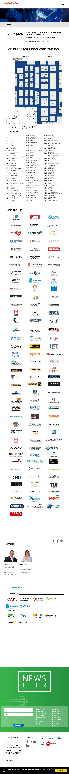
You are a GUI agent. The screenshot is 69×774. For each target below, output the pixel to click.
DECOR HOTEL (40, 709)
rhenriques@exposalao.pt (11, 571)
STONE (39, 723)
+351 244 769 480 (8, 572)
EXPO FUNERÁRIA (57, 711)
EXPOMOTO (40, 721)
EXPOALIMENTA (57, 719)
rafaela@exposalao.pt (26, 569)
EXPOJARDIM (40, 715)
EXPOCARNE (56, 723)
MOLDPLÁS (40, 711)
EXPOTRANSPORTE (42, 713)
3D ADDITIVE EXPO (57, 717)
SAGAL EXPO (56, 715)
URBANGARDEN (41, 717)
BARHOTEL (56, 721)
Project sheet (44, 740)
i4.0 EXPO (55, 725)
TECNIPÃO (39, 719)
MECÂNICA (55, 709)
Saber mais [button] (6, 771)
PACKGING (56, 713)
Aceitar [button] (61, 770)
